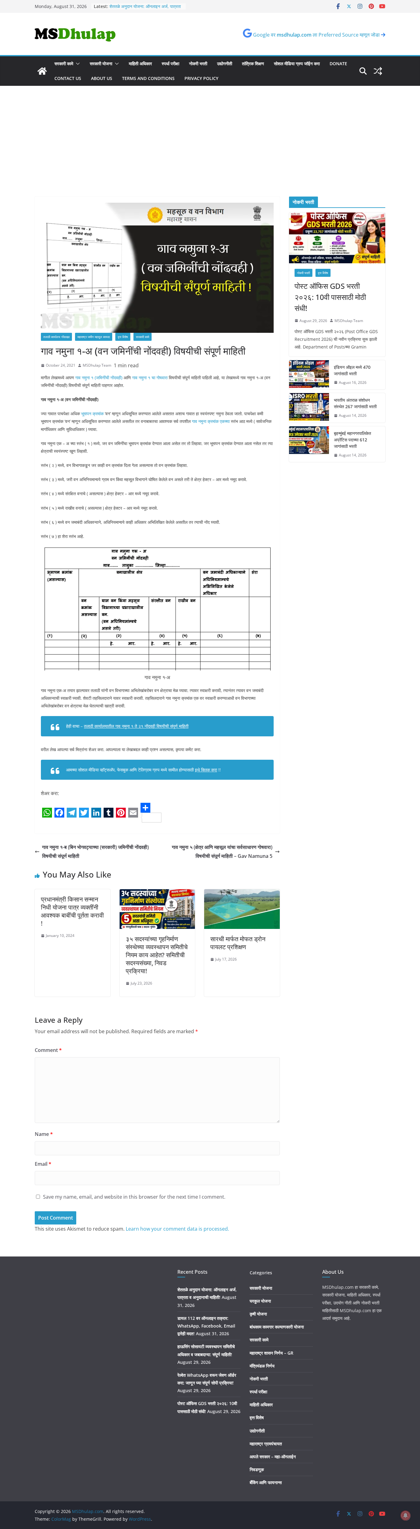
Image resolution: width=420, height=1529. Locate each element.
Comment (48, 1050)
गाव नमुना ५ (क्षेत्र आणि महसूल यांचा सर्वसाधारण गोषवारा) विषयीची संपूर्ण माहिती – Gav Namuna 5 (222, 851)
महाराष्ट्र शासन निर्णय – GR (271, 1353)
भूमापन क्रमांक (92, 413)
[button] (76, 63)
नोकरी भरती (198, 63)
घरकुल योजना (260, 1301)
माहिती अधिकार (140, 63)
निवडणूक (257, 1469)
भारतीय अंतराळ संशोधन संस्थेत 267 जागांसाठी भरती (355, 403)
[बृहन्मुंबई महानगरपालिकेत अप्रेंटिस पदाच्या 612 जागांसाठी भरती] (309, 444)
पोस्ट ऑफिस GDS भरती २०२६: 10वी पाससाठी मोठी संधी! (330, 297)
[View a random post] (377, 71)
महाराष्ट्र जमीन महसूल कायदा (93, 337)
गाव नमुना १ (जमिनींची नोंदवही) (98, 377)
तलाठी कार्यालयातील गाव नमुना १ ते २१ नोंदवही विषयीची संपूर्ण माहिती (136, 726)
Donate (338, 63)
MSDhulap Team (97, 365)
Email (43, 1164)
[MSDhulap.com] (42, 71)
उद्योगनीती (224, 63)
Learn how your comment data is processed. (177, 1228)
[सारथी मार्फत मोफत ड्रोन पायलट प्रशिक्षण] (242, 893)
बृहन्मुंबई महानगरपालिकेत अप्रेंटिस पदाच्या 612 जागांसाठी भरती (352, 439)
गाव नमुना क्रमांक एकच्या (210, 421)
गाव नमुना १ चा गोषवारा (150, 377)
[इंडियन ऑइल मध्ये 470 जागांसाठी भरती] (309, 375)
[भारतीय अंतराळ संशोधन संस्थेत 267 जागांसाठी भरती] (309, 408)
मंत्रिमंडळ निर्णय (262, 1366)
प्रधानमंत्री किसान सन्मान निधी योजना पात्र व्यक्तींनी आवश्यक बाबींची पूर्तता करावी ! (72, 911)
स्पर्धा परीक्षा (170, 63)
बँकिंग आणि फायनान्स (266, 1482)
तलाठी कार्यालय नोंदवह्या (56, 337)
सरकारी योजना (101, 63)
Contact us (67, 78)
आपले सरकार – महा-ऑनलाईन (273, 1456)
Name (44, 1134)
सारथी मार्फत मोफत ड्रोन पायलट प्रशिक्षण (237, 943)
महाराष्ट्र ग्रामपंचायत (266, 1444)
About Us (101, 78)
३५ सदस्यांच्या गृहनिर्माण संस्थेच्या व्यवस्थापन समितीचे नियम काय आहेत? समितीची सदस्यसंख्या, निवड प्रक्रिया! (157, 955)
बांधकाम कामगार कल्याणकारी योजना (277, 1327)
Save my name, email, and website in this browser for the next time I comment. (134, 1196)
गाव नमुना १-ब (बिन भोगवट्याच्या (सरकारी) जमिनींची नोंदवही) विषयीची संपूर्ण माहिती (95, 851)
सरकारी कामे (63, 63)
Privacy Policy (201, 78)
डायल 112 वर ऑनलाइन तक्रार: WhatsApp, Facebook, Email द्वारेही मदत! (206, 1325)
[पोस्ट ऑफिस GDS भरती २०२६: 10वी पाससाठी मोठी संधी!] (337, 238)
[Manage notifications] (405, 1515)
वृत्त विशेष (123, 337)
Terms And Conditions (148, 78)
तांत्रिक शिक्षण (253, 63)
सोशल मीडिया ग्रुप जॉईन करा (297, 63)
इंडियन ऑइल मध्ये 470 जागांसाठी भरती (352, 370)
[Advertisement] (210, 150)
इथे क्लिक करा (206, 770)
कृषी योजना (258, 1314)
